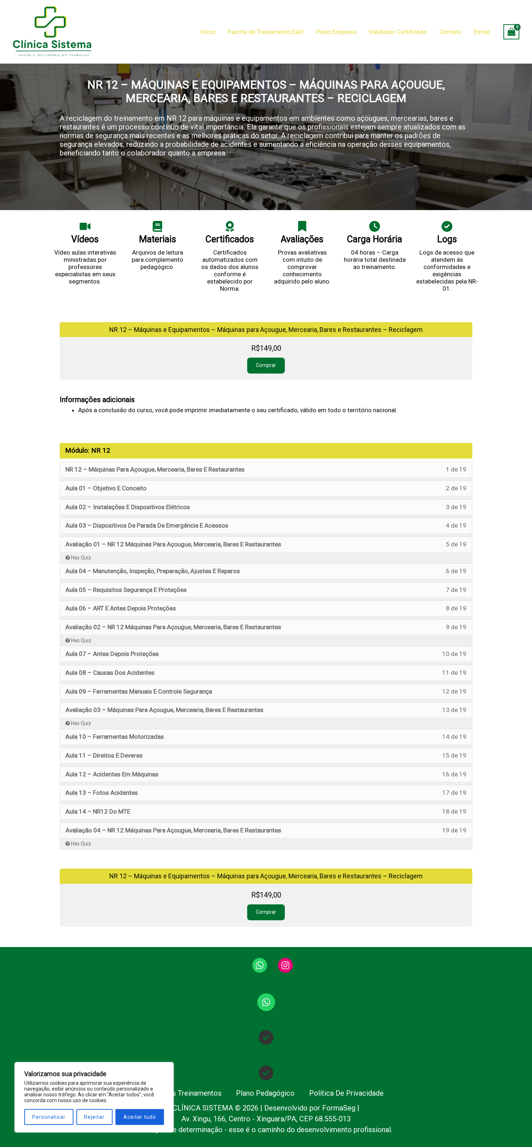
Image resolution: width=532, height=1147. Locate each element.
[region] (94, 1097)
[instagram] (285, 965)
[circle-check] (266, 1037)
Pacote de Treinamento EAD (266, 31)
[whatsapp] (259, 965)
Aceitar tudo (139, 1117)
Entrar (482, 31)
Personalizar (49, 1117)
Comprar (266, 365)
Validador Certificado (398, 31)
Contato (450, 31)
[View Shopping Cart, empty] (511, 31)
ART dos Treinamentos (185, 1093)
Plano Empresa (336, 31)
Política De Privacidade (346, 1093)
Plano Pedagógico (265, 1093)
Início (207, 31)
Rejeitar (94, 1117)
